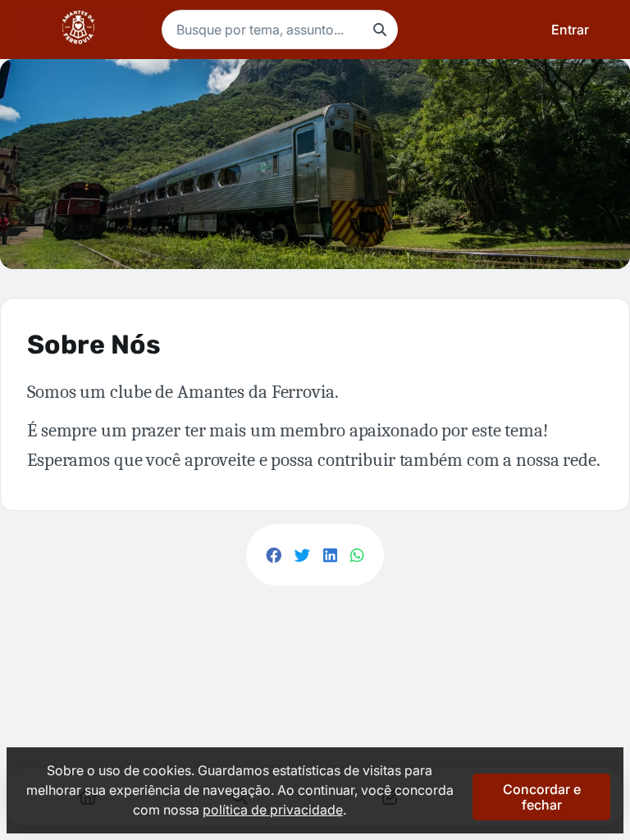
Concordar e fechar (542, 796)
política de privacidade (273, 809)
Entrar (570, 29)
